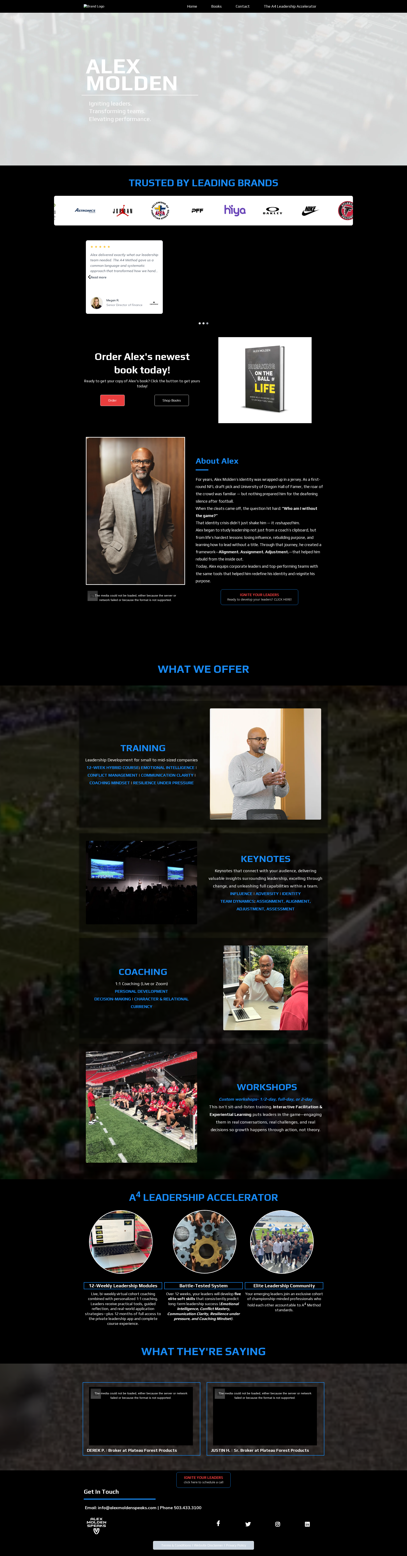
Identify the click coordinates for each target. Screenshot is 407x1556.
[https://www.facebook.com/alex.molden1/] (219, 1523)
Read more (98, 277)
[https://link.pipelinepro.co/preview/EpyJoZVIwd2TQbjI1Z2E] (265, 764)
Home (192, 6)
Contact (243, 6)
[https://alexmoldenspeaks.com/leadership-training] (121, 1242)
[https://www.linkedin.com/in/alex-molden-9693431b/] (308, 1523)
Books (216, 6)
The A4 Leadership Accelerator (290, 6)
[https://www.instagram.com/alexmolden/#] (278, 1523)
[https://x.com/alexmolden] (249, 1523)
